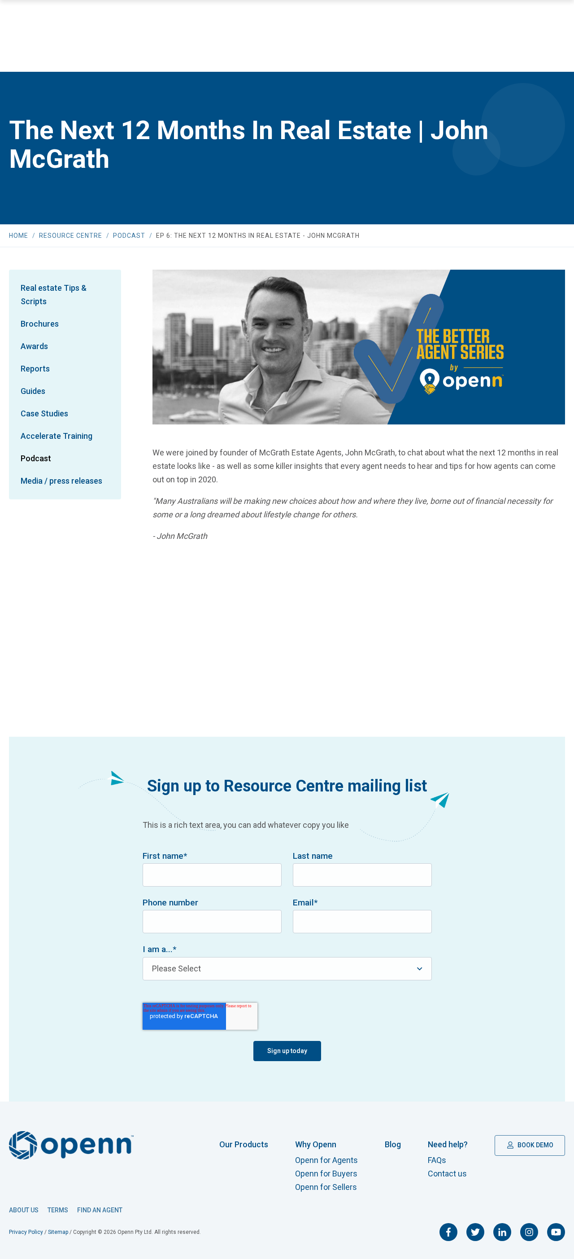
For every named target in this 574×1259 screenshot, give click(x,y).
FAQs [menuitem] (437, 1160)
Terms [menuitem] (58, 1210)
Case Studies (44, 413)
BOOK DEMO (534, 1145)
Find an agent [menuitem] (99, 1210)
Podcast (36, 458)
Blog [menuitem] (393, 1144)
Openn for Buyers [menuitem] (326, 1173)
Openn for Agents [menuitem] (326, 1160)
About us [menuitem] (24, 1210)
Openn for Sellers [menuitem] (326, 1187)
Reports (35, 368)
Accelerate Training (56, 436)
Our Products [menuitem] (243, 1144)
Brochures (40, 323)
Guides (33, 391)
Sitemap (58, 1232)
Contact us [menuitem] (447, 1173)
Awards (34, 346)
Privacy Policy (26, 1232)
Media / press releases (61, 480)
